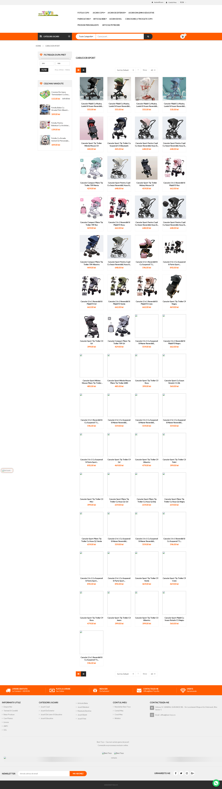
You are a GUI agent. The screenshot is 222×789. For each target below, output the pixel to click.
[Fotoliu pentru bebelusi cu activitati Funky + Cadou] (45, 125)
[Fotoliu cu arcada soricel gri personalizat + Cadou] (45, 140)
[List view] (83, 70)
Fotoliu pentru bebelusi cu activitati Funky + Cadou (60, 124)
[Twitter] (181, 773)
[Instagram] (187, 773)
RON (182, 2)
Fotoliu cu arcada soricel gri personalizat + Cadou (60, 139)
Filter (44, 70)
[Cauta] (148, 36)
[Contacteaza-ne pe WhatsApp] (216, 783)
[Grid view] (78, 70)
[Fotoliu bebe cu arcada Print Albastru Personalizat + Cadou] (45, 109)
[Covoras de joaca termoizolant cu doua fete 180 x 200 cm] (45, 94)
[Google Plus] (192, 773)
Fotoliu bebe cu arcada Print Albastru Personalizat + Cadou (60, 108)
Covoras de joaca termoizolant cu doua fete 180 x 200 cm (60, 93)
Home (38, 46)
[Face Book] (175, 773)
